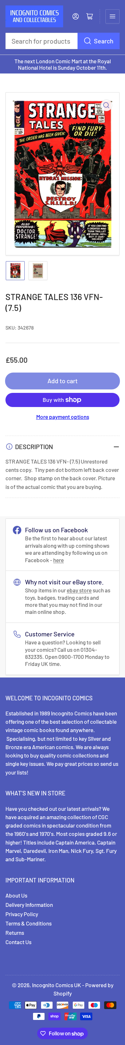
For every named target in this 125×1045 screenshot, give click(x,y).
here (58, 560)
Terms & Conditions (28, 923)
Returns (14, 932)
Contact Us (18, 942)
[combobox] (62, 41)
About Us (16, 895)
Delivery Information (29, 904)
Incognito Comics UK (56, 985)
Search (103, 41)
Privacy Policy (21, 914)
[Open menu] (112, 16)
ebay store (79, 590)
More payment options (62, 416)
